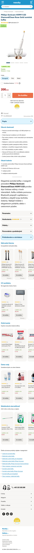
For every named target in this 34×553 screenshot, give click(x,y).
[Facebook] (3, 514)
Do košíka (22, 95)
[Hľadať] (31, 6)
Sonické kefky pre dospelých (10, 474)
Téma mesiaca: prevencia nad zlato (12, 466)
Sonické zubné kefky (8, 469)
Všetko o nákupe (5, 505)
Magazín (3, 497)
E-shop (3, 493)
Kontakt (3, 509)
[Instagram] (11, 514)
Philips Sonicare (8, 11)
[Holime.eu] (17, 533)
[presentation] (7, 255)
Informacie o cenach (7, 542)
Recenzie (4, 546)
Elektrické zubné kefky (8, 456)
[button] (2, 2)
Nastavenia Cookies (7, 541)
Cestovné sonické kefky (8, 453)
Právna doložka (6, 544)
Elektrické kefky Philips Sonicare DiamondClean (15, 463)
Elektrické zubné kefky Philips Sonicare (13, 461)
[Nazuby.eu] (17, 2)
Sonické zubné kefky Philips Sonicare (12, 471)
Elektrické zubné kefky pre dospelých (12, 458)
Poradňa (3, 501)
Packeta (3, 69)
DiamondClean (19, 11)
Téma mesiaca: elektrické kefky (10, 476)
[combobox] (17, 6)
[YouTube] (7, 514)
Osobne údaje (5, 539)
